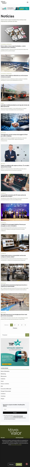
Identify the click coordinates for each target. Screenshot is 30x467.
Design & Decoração (6, 391)
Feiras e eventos (5, 383)
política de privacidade (18, 416)
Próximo (15, 328)
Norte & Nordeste (5, 371)
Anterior (6, 325)
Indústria (3, 378)
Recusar (11, 464)
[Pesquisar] (0, 463)
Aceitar (19, 464)
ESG (2, 386)
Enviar (15, 412)
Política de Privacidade (16, 444)
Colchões (3, 396)
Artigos (2, 398)
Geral (2, 381)
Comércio (3, 393)
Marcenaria (3, 376)
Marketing (3, 373)
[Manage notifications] (27, 464)
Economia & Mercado (6, 388)
